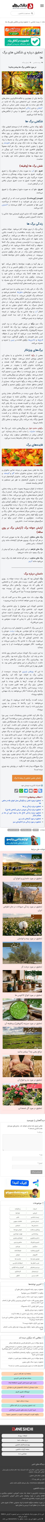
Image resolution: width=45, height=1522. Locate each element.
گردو (30, 561)
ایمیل (40, 1163)
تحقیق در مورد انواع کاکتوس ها (28, 995)
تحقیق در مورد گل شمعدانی (30, 1108)
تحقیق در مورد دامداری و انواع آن (27, 878)
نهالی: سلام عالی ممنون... (36, 1475)
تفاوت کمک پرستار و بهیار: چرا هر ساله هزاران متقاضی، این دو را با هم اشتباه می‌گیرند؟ (22, 1318)
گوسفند (6, 473)
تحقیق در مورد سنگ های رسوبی (32, 1362)
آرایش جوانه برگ (26, 830)
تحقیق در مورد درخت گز (31, 967)
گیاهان (39, 108)
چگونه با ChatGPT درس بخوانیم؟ (32, 1293)
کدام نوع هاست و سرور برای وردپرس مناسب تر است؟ (26, 1365)
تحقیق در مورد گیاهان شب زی (29, 818)
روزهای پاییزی (28, 671)
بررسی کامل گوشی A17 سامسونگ (32, 1306)
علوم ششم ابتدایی (13, 830)
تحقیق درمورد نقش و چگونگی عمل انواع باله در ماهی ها (21, 802)
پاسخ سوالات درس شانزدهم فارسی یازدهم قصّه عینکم (26, 1343)
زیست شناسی (35, 22)
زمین (12, 340)
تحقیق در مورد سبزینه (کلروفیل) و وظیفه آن (23, 1023)
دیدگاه (39, 1132)
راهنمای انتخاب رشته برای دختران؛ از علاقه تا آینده (27, 1314)
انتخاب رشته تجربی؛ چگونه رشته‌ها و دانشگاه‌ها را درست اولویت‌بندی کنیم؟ (25, 1353)
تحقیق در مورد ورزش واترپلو (34, 1310)
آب (33, 171)
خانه (43, 22)
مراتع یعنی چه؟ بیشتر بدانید (29, 1052)
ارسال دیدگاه (25, 63)
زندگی (28, 108)
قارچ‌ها (40, 340)
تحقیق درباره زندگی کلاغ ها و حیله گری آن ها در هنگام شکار (21, 814)
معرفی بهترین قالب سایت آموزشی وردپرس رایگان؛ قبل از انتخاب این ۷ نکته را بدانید (22, 1301)
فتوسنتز (6, 143)
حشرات (32, 431)
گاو (13, 473)
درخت (12, 631)
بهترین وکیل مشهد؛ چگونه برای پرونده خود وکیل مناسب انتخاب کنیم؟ (23, 1328)
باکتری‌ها (31, 340)
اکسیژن (5, 205)
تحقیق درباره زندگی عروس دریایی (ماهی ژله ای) (23, 809)
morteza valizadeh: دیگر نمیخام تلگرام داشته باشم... (27, 1483)
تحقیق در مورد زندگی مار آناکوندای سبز (27, 822)
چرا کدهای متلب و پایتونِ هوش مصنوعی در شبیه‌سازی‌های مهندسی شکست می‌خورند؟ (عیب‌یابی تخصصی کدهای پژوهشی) (22, 1347)
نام (40, 1155)
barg (36, 830)
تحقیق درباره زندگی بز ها (32, 806)
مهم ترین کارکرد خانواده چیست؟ (33, 1323)
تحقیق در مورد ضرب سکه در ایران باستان (30, 1297)
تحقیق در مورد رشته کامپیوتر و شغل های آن (29, 1289)
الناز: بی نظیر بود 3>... (37, 1479)
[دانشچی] (23, 6)
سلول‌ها (20, 292)
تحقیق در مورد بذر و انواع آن (30, 1080)
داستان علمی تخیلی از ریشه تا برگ (27, 778)
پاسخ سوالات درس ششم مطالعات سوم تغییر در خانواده (25, 1358)
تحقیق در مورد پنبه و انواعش (29, 939)
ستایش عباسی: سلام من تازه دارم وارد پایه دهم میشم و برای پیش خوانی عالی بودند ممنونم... (23, 1470)
